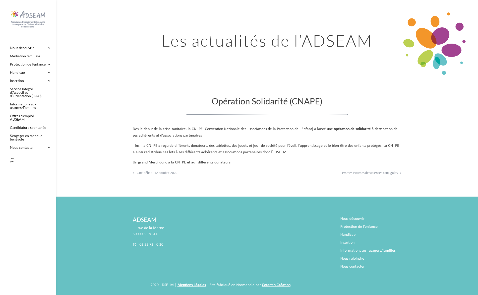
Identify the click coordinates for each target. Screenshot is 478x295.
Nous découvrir (22, 48)
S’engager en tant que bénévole (26, 137)
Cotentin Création (276, 285)
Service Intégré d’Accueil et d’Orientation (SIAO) (26, 92)
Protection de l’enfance (28, 64)
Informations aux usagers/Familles (23, 106)
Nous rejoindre (352, 259)
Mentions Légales (192, 285)
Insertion (17, 81)
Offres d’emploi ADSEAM (22, 117)
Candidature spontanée (28, 128)
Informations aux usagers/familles (368, 251)
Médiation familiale (25, 56)
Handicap (17, 72)
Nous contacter (22, 147)
